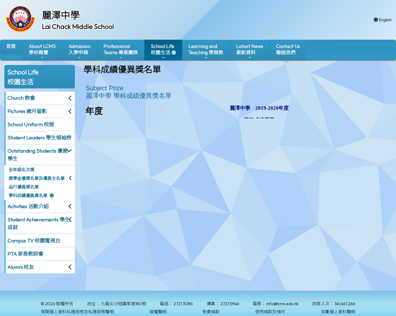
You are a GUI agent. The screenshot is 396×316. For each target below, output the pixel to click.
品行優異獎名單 (24, 187)
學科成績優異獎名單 (28, 195)
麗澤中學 (61, 15)
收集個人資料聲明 (338, 311)
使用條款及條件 (270, 311)
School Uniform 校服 (31, 124)
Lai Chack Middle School (78, 26)
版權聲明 (158, 311)
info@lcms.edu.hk (282, 303)
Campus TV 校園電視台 (34, 240)
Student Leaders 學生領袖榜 (39, 137)
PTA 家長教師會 (25, 253)
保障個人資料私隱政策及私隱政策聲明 (77, 311)
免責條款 (211, 311)
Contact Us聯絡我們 (288, 49)
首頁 (11, 46)
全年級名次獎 (21, 169)
